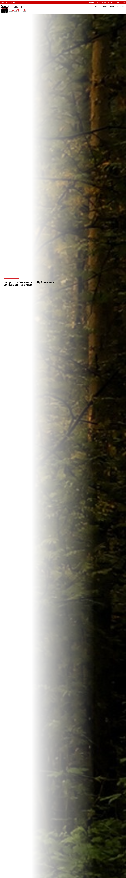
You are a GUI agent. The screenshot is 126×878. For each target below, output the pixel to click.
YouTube (117, 2)
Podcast (123, 2)
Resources (4, 2)
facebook (110, 2)
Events (105, 6)
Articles (112, 6)
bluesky (104, 2)
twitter (98, 2)
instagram (91, 2)
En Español (12, 2)
